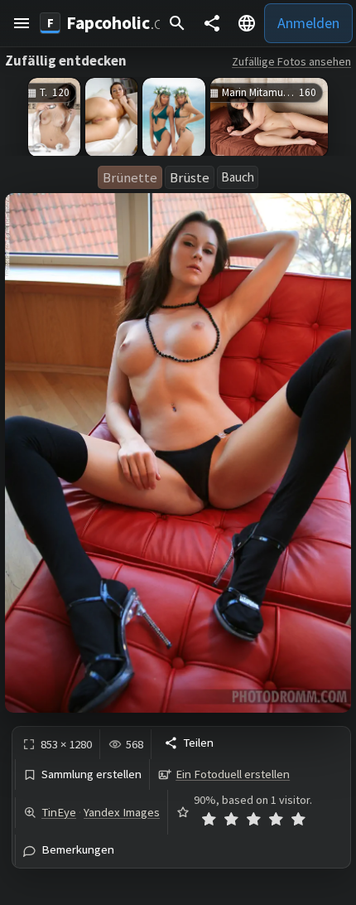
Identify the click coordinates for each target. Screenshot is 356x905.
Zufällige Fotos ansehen (291, 61)
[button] (21, 23)
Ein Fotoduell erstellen (233, 774)
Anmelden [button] (308, 22)
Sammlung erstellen (91, 774)
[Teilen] (212, 23)
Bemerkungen (77, 850)
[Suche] (177, 23)
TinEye (58, 812)
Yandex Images (122, 812)
